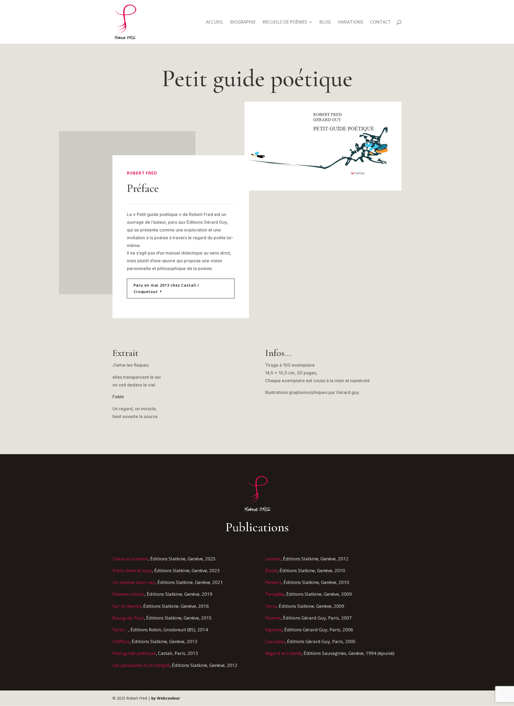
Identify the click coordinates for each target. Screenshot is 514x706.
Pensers (273, 582)
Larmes (273, 559)
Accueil (214, 22)
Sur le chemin (126, 606)
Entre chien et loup (132, 570)
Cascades (275, 641)
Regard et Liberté (283, 653)
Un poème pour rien (133, 582)
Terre (271, 606)
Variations (350, 22)
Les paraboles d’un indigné (141, 665)
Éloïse (271, 570)
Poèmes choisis (128, 594)
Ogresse (273, 630)
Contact (380, 22)
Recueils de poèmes (285, 22)
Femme (273, 618)
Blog (325, 22)
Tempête (274, 594)
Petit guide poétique (134, 653)
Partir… (120, 630)
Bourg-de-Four (128, 618)
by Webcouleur (165, 698)
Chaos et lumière (130, 559)
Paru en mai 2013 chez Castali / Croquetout (166, 288)
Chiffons (121, 641)
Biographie (243, 22)
